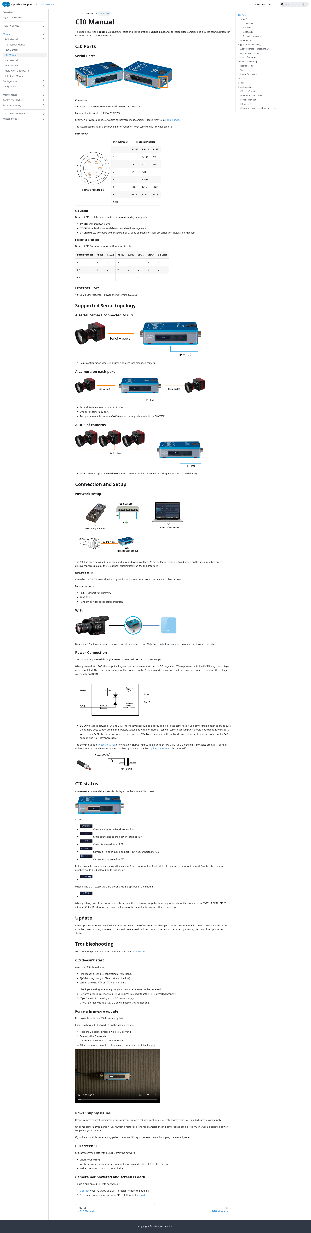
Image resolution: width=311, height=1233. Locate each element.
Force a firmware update (251, 95)
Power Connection (248, 74)
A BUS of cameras (248, 57)
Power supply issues (249, 100)
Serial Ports (245, 19)
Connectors (248, 23)
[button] (24, 25)
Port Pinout (248, 27)
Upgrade (85, 1190)
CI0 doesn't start (247, 91)
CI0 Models (248, 32)
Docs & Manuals (45, 4)
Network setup (246, 66)
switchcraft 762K (106, 744)
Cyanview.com (263, 4)
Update (241, 83)
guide (177, 644)
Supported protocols (252, 36)
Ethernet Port (246, 40)
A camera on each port (250, 53)
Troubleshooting (245, 87)
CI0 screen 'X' (246, 104)
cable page (173, 119)
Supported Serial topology (249, 44)
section (142, 951)
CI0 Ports (242, 15)
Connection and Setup (247, 61)
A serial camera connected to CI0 (255, 49)
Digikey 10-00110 (158, 748)
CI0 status (242, 78)
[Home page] (78, 13)
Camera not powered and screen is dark (258, 108)
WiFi (242, 70)
